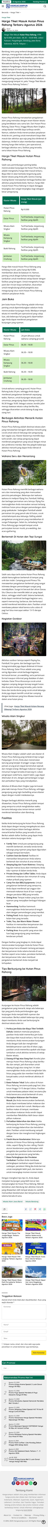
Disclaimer (33, 1518)
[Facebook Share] (26, 1209)
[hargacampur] (16, 6)
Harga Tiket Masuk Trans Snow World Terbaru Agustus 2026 (35, 1259)
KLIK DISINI (28, 1510)
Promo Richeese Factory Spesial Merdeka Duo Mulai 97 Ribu (25, 1435)
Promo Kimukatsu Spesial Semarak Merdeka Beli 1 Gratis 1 (26, 1402)
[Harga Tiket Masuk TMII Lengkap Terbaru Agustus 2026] (12, 1248)
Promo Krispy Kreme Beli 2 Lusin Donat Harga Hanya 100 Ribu (24, 1460)
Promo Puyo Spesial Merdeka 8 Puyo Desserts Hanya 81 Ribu (23, 1394)
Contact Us (17, 1515)
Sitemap (27, 1515)
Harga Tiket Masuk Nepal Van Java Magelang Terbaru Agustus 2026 (35, 1282)
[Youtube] (26, 1483)
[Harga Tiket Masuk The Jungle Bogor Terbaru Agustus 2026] (12, 1225)
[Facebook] (13, 1483)
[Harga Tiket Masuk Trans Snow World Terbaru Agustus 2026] (35, 1248)
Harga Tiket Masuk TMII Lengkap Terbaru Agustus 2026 (12, 1259)
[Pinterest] (18, 1483)
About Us (7, 1515)
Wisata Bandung (32, 1201)
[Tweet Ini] (30, 1209)
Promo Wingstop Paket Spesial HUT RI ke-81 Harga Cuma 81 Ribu (26, 1410)
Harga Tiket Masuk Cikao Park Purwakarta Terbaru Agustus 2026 (12, 1282)
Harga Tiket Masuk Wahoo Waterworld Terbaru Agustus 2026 (34, 1235)
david (8, 29)
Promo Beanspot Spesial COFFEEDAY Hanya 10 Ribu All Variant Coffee (26, 1427)
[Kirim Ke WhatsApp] (44, 1209)
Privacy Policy (38, 1515)
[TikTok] (35, 1483)
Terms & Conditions (18, 1518)
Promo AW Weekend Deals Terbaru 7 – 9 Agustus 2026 (24, 1452)
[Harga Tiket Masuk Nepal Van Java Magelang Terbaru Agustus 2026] (35, 1272)
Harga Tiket (6, 17)
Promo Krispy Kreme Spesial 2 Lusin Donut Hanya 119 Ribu (25, 1385)
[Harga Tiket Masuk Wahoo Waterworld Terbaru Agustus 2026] (35, 1225)
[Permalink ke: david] (3, 29)
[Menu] (3, 6)
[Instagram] (22, 1483)
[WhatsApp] (31, 1483)
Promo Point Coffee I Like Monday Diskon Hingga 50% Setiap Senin (25, 1444)
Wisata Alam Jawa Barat (12, 1201)
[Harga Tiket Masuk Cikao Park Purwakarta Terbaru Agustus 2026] (12, 1272)
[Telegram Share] (40, 1209)
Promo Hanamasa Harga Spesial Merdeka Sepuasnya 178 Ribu (25, 1419)
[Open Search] (45, 6)
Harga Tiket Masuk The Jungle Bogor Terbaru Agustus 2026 (11, 1235)
